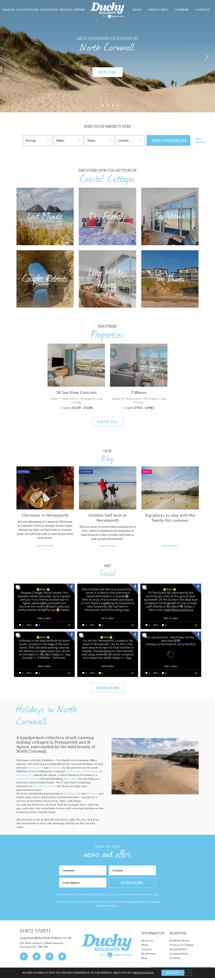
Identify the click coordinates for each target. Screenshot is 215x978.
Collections (27, 9)
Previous (8, 56)
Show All (107, 422)
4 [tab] (112, 105)
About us (147, 940)
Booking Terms (179, 940)
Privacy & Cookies (182, 945)
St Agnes (55, 767)
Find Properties (169, 140)
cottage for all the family (82, 771)
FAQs (144, 945)
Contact (202, 9)
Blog (137, 9)
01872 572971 (35, 930)
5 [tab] (117, 105)
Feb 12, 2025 (44, 618)
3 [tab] (107, 105)
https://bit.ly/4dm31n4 (178, 610)
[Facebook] (24, 956)
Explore (107, 72)
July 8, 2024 (107, 666)
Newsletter (148, 953)
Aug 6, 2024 (44, 666)
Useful (158, 9)
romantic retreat (27, 778)
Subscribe (132, 883)
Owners (181, 9)
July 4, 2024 (170, 666)
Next (206, 56)
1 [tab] (97, 105)
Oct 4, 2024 (107, 618)
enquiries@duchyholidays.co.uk (46, 937)
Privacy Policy (135, 901)
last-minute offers (45, 786)
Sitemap (175, 958)
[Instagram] (49, 956)
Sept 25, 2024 (171, 618)
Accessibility (178, 949)
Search (9, 9)
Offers (72, 9)
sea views (70, 778)
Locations (49, 9)
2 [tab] (102, 105)
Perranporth (35, 767)
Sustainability (179, 953)
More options (200, 140)
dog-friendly (24, 775)
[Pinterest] (62, 956)
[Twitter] (37, 956)
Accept (172, 972)
